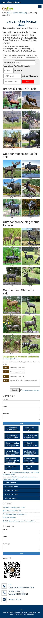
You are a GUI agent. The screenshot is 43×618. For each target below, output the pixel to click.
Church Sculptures (11, 494)
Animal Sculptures (11, 490)
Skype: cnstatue (10, 517)
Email (5, 406)
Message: (6, 413)
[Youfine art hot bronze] (7, 8)
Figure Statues (10, 482)
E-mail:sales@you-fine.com (11, 359)
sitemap (31, 614)
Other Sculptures (10, 498)
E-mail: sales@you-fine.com (11, 2)
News (9, 13)
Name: (5, 399)
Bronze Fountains (11, 486)
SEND (21, 423)
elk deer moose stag (20, 13)
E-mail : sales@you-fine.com (15, 507)
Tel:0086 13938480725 (12, 511)
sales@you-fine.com (15, 599)
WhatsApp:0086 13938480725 (15, 514)
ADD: (10, 585)
